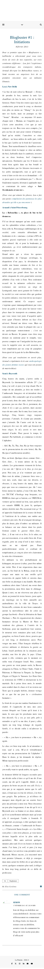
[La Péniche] (22, 10)
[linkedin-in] (24, 963)
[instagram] (20, 963)
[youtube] (32, 963)
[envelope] (28, 963)
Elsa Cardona (10, 886)
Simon (16, 902)
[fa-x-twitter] (16, 963)
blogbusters (13, 881)
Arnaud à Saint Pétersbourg (14, 207)
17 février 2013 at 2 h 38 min (24, 905)
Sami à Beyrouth (9, 373)
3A (5, 881)
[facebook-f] (12, 963)
